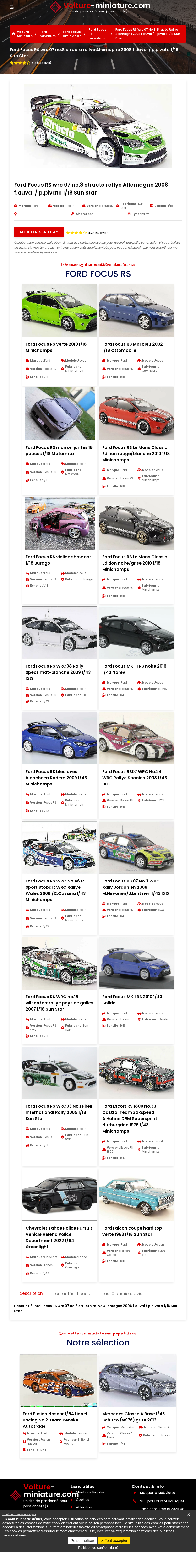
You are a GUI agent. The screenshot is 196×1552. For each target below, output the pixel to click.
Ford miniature (48, 34)
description (31, 1293)
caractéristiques (72, 1293)
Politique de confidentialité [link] (98, 1548)
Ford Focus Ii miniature (72, 34)
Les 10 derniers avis (122, 1293)
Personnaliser (82, 1541)
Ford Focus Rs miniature (97, 33)
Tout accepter (115, 1541)
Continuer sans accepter (19, 1514)
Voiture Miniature (25, 34)
